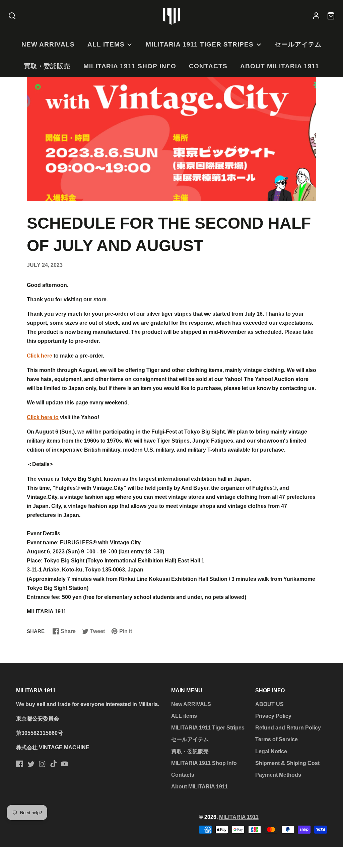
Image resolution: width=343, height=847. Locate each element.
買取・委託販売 (47, 66)
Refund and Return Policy (288, 727)
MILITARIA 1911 (239, 817)
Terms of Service (276, 739)
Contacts (208, 66)
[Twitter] (31, 764)
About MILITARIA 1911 (279, 66)
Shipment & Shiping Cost (287, 763)
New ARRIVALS (48, 44)
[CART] (331, 16)
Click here (39, 356)
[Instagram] (42, 764)
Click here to (43, 417)
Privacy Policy (273, 716)
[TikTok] (53, 764)
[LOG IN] (316, 16)
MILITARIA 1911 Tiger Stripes (200, 44)
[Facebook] (19, 764)
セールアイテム (298, 44)
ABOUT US (269, 704)
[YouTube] (64, 764)
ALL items (106, 44)
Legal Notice (271, 751)
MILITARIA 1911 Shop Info (129, 66)
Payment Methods (278, 775)
